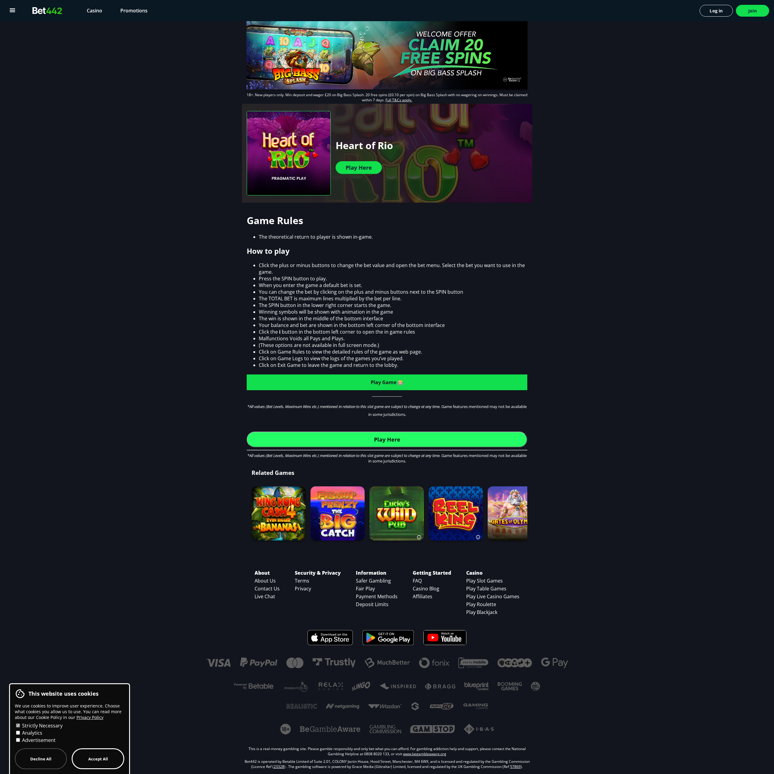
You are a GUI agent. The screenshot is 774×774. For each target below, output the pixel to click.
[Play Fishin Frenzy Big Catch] (337, 513)
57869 (515, 766)
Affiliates (422, 596)
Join (752, 11)
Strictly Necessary (42, 725)
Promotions (134, 10)
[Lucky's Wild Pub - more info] (419, 536)
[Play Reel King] (455, 513)
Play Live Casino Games (492, 596)
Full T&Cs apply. (398, 100)
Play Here (359, 167)
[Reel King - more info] (478, 536)
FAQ (417, 580)
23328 (279, 766)
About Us (265, 580)
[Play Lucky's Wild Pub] (396, 513)
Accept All (98, 759)
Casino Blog (426, 588)
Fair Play (365, 588)
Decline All (40, 759)
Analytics (31, 733)
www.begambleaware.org (424, 753)
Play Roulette (481, 604)
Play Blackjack (481, 612)
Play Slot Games (484, 580)
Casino (94, 10)
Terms (302, 580)
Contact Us (267, 588)
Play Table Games (486, 588)
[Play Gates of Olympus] (514, 513)
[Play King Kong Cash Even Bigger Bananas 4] (278, 513)
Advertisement (38, 740)
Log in (716, 11)
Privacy (303, 588)
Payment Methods (377, 596)
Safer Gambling (373, 580)
